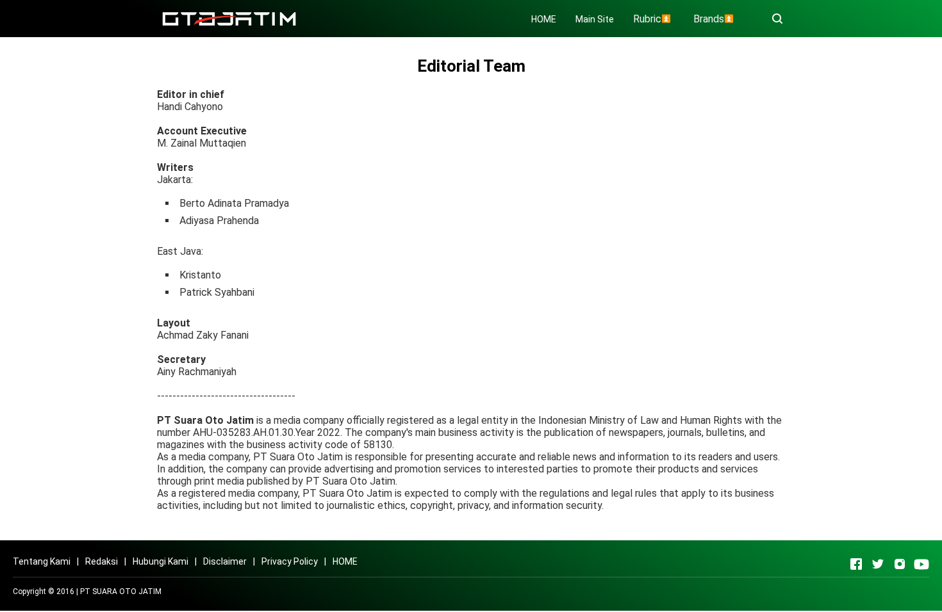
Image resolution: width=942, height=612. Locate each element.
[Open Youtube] (921, 564)
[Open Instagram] (899, 564)
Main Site (594, 19)
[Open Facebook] (856, 564)
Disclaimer (225, 561)
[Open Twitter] (878, 564)
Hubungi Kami (160, 561)
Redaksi (101, 561)
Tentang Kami (41, 561)
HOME (543, 19)
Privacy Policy (289, 561)
